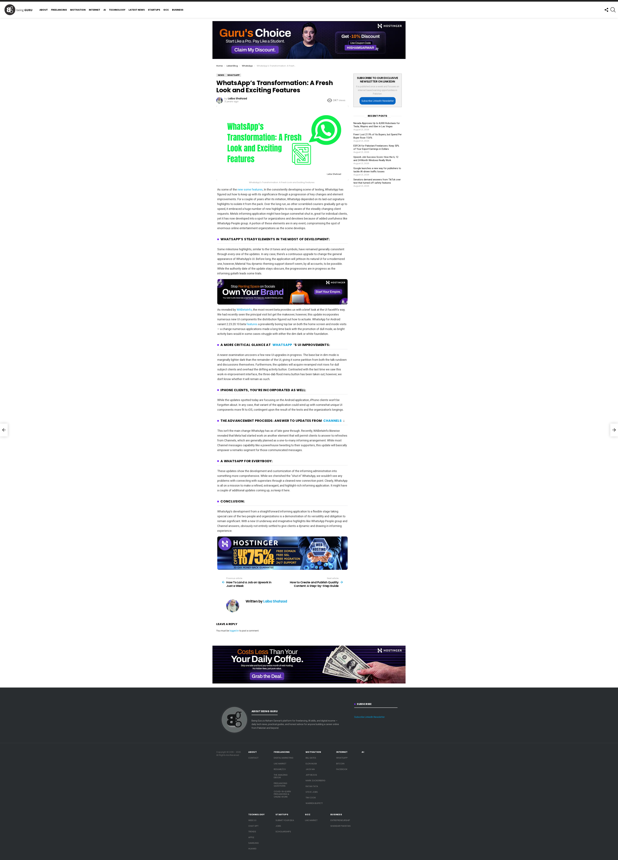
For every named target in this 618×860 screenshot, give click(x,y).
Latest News (137, 9)
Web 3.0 (252, 820)
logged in (234, 630)
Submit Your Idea (285, 820)
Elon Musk (311, 763)
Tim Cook (311, 797)
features (252, 324)
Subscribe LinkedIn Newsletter (377, 100)
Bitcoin (340, 763)
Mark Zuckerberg (315, 780)
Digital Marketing (283, 757)
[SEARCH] (613, 10)
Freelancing (59, 9)
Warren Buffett (314, 803)
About (43, 9)
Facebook (341, 769)
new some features (250, 189)
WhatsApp (282, 345)
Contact (253, 757)
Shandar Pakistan (340, 825)
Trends (252, 831)
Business (177, 9)
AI (104, 9)
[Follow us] (606, 10)
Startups (154, 9)
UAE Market (280, 763)
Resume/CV (280, 769)
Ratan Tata (312, 786)
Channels (332, 421)
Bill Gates (311, 757)
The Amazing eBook (280, 776)
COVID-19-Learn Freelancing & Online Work (282, 794)
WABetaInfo (244, 309)
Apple (251, 837)
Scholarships (283, 831)
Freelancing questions (280, 784)
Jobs (278, 825)
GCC (166, 9)
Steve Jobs (312, 791)
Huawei (252, 848)
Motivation (78, 9)
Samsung (253, 843)
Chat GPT (253, 825)
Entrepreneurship (340, 820)
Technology (117, 9)
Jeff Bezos (311, 774)
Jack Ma (310, 769)
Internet (94, 9)
